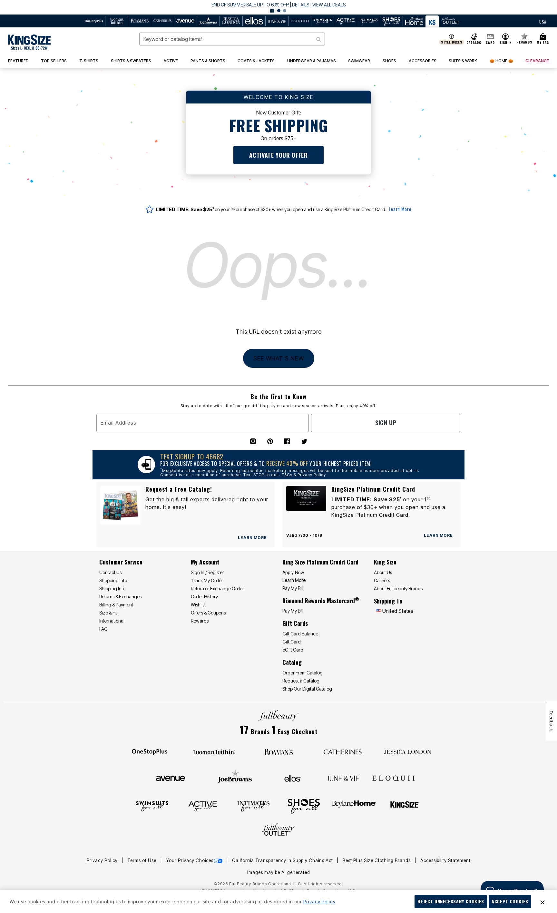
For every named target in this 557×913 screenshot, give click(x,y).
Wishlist (198, 604)
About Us (383, 572)
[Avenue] (170, 778)
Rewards (200, 620)
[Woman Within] (214, 751)
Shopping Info (113, 580)
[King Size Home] (29, 42)
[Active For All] (202, 805)
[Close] (542, 901)
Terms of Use (142, 860)
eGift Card (292, 650)
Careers (382, 580)
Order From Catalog (302, 672)
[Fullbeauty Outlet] (278, 830)
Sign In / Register (207, 572)
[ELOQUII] (393, 777)
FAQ (103, 629)
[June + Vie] (343, 778)
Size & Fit (108, 612)
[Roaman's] (278, 751)
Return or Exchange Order (217, 588)
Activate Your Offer (278, 155)
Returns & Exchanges (120, 596)
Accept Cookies (510, 901)
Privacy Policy (103, 860)
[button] (278, 7)
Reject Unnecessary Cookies (450, 901)
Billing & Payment (116, 604)
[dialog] (543, 21)
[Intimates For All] (253, 805)
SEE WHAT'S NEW (278, 358)
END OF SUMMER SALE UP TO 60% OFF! (250, 4)
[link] (54, 61)
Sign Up (385, 422)
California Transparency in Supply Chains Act (283, 860)
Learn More (400, 209)
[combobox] (232, 39)
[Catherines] (343, 751)
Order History (204, 596)
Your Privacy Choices (189, 860)
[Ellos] (292, 778)
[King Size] (404, 805)
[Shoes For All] (304, 805)
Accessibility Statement (445, 860)
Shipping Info (112, 588)
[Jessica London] (407, 751)
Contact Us (110, 572)
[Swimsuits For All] (152, 805)
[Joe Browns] (235, 777)
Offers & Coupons (208, 612)
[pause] (272, 10)
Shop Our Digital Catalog (307, 689)
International (111, 620)
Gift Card (291, 641)
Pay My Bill (292, 588)
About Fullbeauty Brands (398, 588)
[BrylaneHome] (354, 805)
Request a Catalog (300, 680)
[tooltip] (94, 21)
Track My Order (207, 580)
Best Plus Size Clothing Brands (377, 860)
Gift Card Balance (300, 633)
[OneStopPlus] (149, 751)
